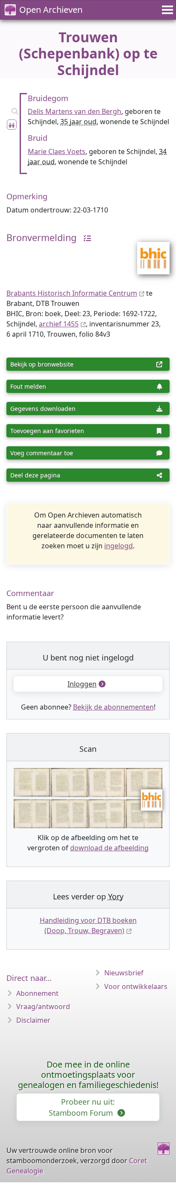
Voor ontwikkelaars (135, 986)
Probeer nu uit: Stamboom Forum (82, 1107)
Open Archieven (50, 9)
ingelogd (118, 545)
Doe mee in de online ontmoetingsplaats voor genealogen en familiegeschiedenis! (88, 1075)
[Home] (164, 1149)
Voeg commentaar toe (41, 453)
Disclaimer (33, 1020)
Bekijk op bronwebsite (41, 364)
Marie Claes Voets (56, 151)
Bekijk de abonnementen (113, 707)
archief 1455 (59, 324)
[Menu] (166, 9)
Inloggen (82, 684)
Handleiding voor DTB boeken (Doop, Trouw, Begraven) (88, 925)
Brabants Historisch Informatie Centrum (71, 293)
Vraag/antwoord (43, 1006)
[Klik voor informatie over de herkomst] (85, 237)
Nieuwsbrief (124, 972)
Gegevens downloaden (43, 408)
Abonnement (37, 993)
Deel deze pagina (35, 475)
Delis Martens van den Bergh (74, 111)
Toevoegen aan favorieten (47, 431)
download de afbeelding (109, 847)
